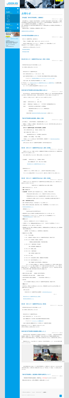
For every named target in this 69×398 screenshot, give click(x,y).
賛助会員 (8, 21)
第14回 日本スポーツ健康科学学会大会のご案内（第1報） (36, 59)
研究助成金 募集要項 (26, 49)
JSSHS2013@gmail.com (28, 216)
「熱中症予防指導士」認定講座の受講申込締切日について (36, 374)
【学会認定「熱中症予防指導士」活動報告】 (33, 17)
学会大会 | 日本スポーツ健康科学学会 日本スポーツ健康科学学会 (42, 82)
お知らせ (61, 60)
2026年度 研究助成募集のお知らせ (30, 35)
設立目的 (8, 15)
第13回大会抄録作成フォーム (28, 206)
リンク (33, 392)
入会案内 (44, 392)
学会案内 (9, 12)
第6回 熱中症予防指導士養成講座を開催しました (34, 331)
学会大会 (9, 25)
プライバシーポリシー (26, 392)
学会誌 (9, 28)
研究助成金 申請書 (25, 51)
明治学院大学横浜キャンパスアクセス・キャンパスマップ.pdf (43, 78)
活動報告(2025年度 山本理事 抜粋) (28, 31)
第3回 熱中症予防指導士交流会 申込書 (39, 113)
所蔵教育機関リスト (10, 30)
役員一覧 (8, 16)
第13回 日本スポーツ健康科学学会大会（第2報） (32, 296)
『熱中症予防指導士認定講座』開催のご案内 (33, 118)
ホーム (7, 9)
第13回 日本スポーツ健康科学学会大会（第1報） (34, 304)
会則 (7, 18)
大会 (62, 149)
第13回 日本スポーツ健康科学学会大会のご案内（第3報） (36, 147)
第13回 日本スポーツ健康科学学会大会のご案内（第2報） (36, 178)
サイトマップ (38, 392)
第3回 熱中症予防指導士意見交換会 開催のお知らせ (34, 90)
